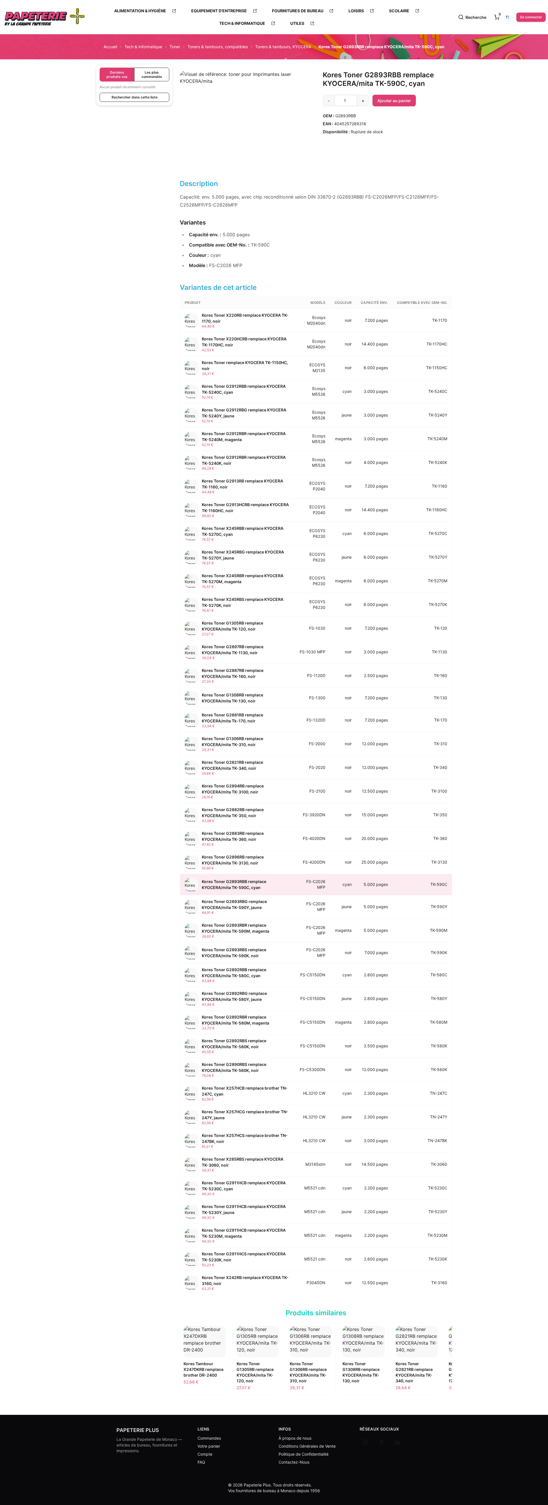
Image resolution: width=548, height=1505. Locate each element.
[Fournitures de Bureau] (331, 10)
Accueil (110, 46)
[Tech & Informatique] (273, 23)
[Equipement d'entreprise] (255, 10)
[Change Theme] (509, 17)
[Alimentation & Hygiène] (174, 10)
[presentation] (497, 17)
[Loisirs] (372, 10)
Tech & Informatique (143, 46)
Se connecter (531, 17)
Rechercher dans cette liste (135, 97)
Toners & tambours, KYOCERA (283, 46)
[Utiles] (312, 23)
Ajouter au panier (394, 100)
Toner (175, 46)
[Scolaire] (417, 10)
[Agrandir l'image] (244, 119)
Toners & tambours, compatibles (218, 46)
